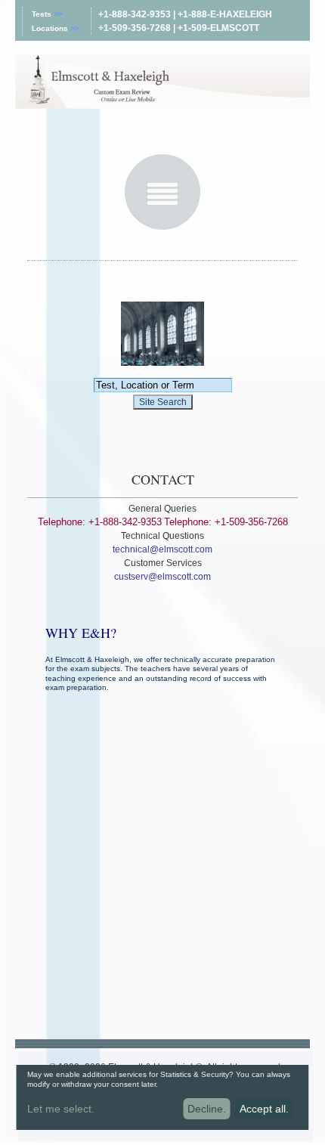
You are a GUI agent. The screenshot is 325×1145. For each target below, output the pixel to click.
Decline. (206, 1109)
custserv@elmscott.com (162, 576)
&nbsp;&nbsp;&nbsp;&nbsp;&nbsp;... (105, 1110)
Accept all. (264, 1109)
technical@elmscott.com (162, 549)
